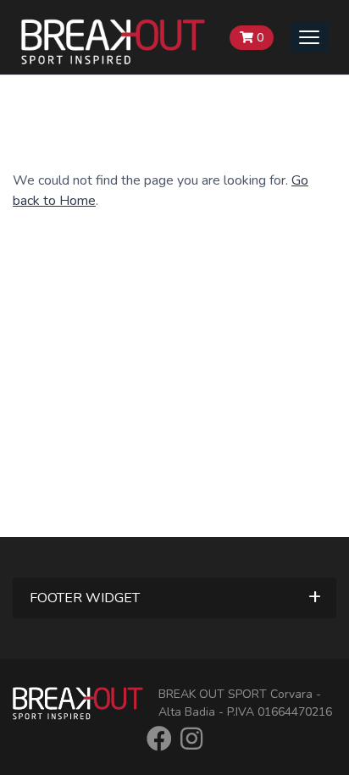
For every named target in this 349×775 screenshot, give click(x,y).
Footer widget (85, 598)
